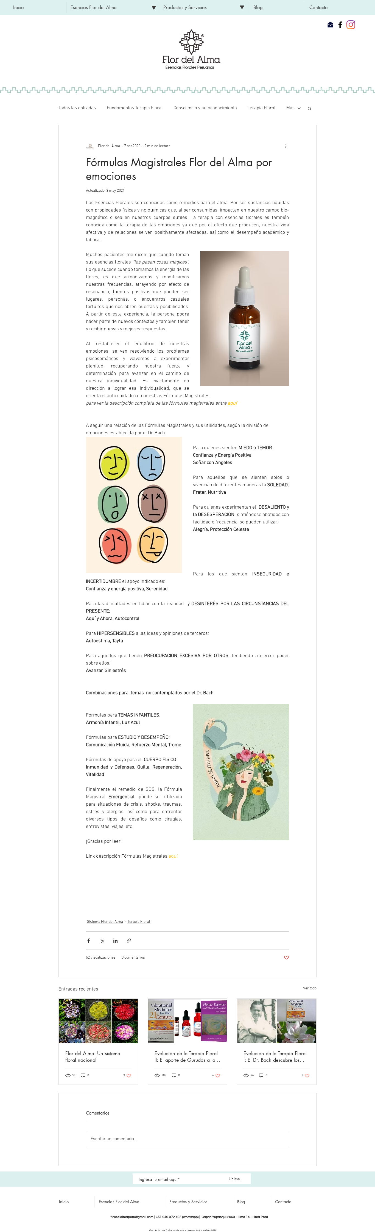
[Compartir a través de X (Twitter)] (102, 940)
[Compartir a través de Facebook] (88, 940)
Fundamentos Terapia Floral (135, 108)
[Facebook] (340, 24)
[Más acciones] (285, 146)
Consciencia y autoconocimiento (205, 108)
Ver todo (310, 988)
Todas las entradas (77, 108)
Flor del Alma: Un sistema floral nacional (92, 1056)
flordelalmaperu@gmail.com (132, 1217)
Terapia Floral (261, 108)
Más (290, 108)
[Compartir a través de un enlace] (128, 940)
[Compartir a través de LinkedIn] (115, 940)
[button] (112, 7)
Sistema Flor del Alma (105, 922)
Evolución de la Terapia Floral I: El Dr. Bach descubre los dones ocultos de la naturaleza (276, 1056)
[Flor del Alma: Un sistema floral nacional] (98, 1021)
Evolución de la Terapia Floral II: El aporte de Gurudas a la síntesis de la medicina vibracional (186, 1056)
